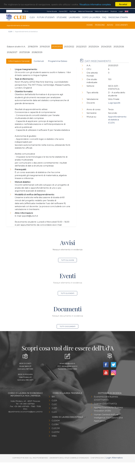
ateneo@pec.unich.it (69, 366)
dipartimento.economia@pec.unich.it (25, 411)
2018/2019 (33, 46)
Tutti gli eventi (67, 293)
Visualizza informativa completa (95, 4)
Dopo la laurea (91, 17)
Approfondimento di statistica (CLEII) (117, 119)
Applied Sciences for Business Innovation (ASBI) (108, 409)
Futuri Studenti (46, 17)
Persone (100, 25)
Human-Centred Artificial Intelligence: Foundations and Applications (108, 417)
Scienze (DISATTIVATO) (105, 403)
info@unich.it (70, 363)
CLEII (32, 17)
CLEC (54, 404)
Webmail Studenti (102, 11)
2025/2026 (119, 46)
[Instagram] (113, 372)
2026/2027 (12, 52)
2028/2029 (37, 52)
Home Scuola (52, 11)
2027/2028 (24, 52)
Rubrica (114, 11)
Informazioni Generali (19, 61)
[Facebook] (106, 364)
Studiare (62, 17)
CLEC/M (56, 428)
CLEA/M (56, 420)
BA (53, 396)
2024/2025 (106, 46)
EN (126, 11)
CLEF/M (55, 432)
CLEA (54, 400)
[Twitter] (113, 364)
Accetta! (123, 4)
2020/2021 (57, 46)
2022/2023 (81, 46)
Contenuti (39, 61)
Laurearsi (74, 17)
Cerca (26, 11)
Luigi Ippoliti (114, 103)
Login (121, 11)
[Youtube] (106, 372)
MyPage (73, 11)
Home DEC (63, 11)
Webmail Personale (85, 11)
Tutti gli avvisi (67, 260)
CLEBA (55, 424)
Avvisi (110, 25)
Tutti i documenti (67, 326)
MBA (54, 436)
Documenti (121, 25)
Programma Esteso (57, 61)
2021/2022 (69, 46)
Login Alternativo (114, 457)
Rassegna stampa (118, 17)
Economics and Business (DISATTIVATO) (106, 398)
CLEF (54, 408)
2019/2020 (45, 46)
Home (89, 25)
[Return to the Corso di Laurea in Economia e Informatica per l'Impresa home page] (18, 17)
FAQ (104, 17)
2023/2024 (93, 46)
